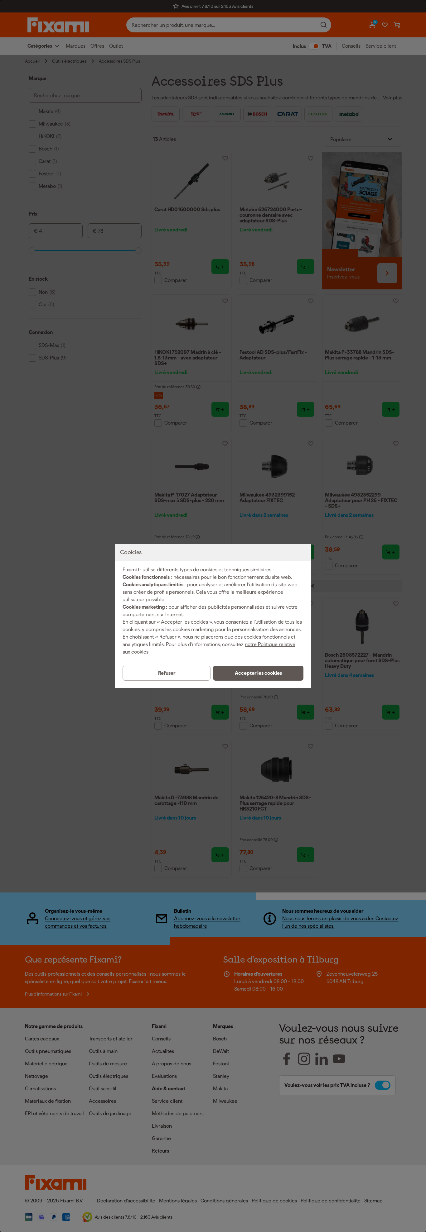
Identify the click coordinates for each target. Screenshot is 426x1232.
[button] (258, 673)
